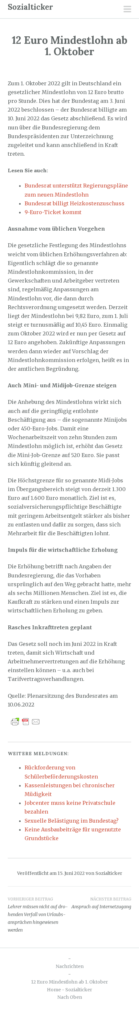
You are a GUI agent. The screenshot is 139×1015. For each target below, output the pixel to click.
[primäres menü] (127, 10)
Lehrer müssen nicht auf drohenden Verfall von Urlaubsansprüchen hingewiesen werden (38, 915)
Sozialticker (30, 7)
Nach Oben (69, 997)
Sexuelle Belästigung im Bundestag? (72, 820)
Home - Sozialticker (69, 990)
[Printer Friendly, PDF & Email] (25, 721)
